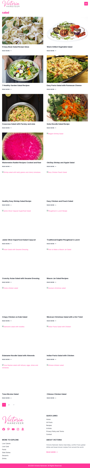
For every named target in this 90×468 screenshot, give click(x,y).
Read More (7, 50)
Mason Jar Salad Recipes (57, 278)
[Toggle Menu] (86, 3)
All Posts (49, 422)
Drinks (4, 458)
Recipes (49, 425)
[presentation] (22, 30)
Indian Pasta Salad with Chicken (60, 355)
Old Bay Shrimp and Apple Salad (60, 163)
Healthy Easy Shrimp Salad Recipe (16, 201)
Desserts (5, 455)
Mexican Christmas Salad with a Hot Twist (65, 317)
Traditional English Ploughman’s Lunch (63, 240)
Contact (49, 434)
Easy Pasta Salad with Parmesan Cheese (64, 85)
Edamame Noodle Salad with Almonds (18, 355)
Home (48, 419)
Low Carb (5, 446)
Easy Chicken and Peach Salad (60, 201)
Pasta (4, 449)
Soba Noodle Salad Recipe (58, 124)
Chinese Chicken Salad (56, 394)
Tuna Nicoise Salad (10, 394)
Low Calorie (6, 443)
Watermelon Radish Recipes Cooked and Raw (21, 163)
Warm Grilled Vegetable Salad (59, 47)
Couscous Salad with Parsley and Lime (18, 124)
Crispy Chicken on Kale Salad (14, 317)
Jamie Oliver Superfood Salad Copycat (19, 240)
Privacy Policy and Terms (55, 431)
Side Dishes (6, 452)
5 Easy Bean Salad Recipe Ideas (15, 47)
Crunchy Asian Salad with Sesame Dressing (20, 278)
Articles (49, 428)
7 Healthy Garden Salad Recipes (16, 85)
